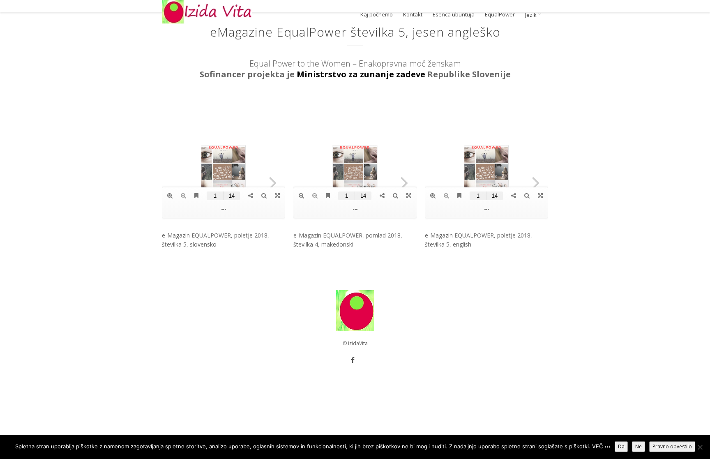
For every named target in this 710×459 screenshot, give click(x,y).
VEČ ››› (601, 446)
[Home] (207, 12)
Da (621, 446)
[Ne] (700, 447)
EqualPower (500, 14)
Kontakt (412, 14)
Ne (638, 446)
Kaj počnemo (376, 14)
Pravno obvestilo (672, 446)
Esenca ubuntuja (454, 14)
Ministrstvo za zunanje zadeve (361, 74)
